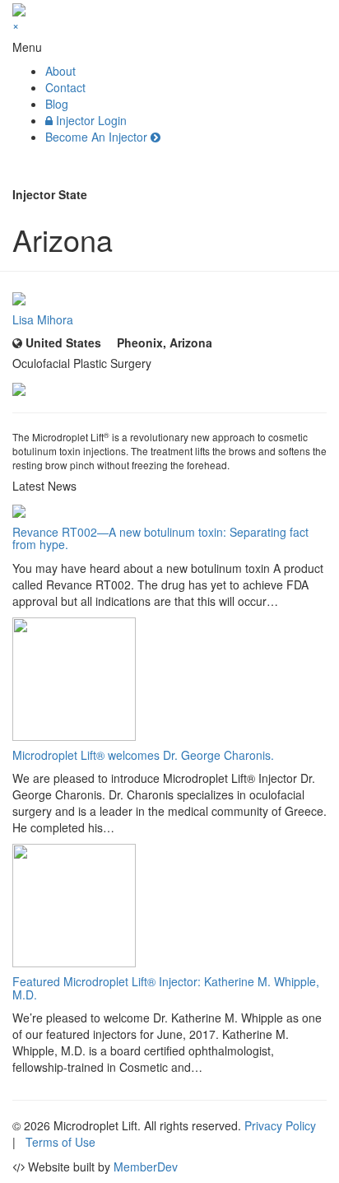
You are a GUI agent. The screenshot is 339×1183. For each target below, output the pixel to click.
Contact (65, 87)
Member (146, 1166)
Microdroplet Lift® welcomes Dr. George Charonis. (143, 755)
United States (61, 342)
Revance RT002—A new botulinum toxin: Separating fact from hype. (160, 538)
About (60, 71)
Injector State (49, 194)
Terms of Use (60, 1142)
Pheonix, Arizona (163, 342)
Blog (56, 103)
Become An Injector (98, 136)
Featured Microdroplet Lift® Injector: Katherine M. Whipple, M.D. (165, 987)
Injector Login (90, 120)
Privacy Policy (280, 1125)
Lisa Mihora (42, 319)
